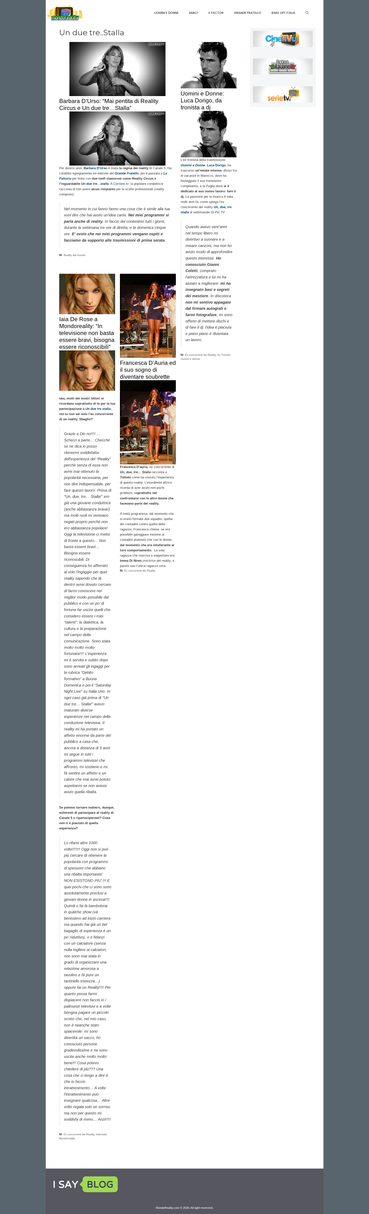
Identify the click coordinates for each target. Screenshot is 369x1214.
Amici (193, 13)
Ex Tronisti (223, 354)
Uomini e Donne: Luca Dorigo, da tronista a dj (202, 100)
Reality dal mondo (75, 255)
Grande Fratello (247, 13)
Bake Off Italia (283, 13)
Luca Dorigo (216, 165)
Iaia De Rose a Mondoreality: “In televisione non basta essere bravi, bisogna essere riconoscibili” (87, 333)
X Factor (216, 13)
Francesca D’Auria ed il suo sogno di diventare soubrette (148, 370)
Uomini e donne (166, 13)
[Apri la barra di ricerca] (307, 13)
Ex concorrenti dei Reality (200, 354)
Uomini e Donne (193, 165)
